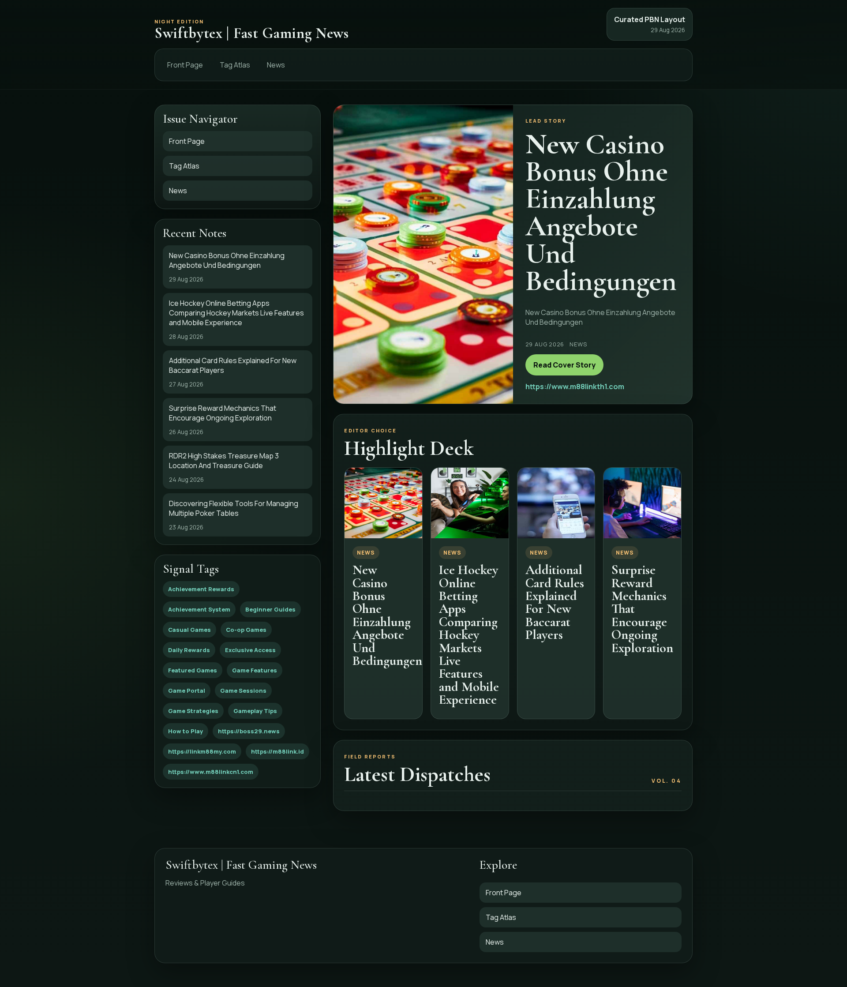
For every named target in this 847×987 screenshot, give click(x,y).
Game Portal (186, 690)
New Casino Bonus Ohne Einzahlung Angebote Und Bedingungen (387, 615)
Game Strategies (193, 711)
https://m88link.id (277, 751)
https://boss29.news (249, 731)
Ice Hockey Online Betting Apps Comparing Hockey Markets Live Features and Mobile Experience (469, 635)
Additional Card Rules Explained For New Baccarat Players (554, 602)
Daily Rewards (189, 650)
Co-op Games (246, 630)
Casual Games (189, 630)
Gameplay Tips (255, 711)
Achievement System (199, 609)
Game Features (254, 670)
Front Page (185, 65)
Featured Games (192, 670)
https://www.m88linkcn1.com (210, 772)
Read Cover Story (564, 365)
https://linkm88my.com (202, 751)
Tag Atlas (235, 65)
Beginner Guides (270, 609)
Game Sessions (243, 690)
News (276, 65)
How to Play (185, 731)
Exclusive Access (250, 650)
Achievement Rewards (201, 589)
